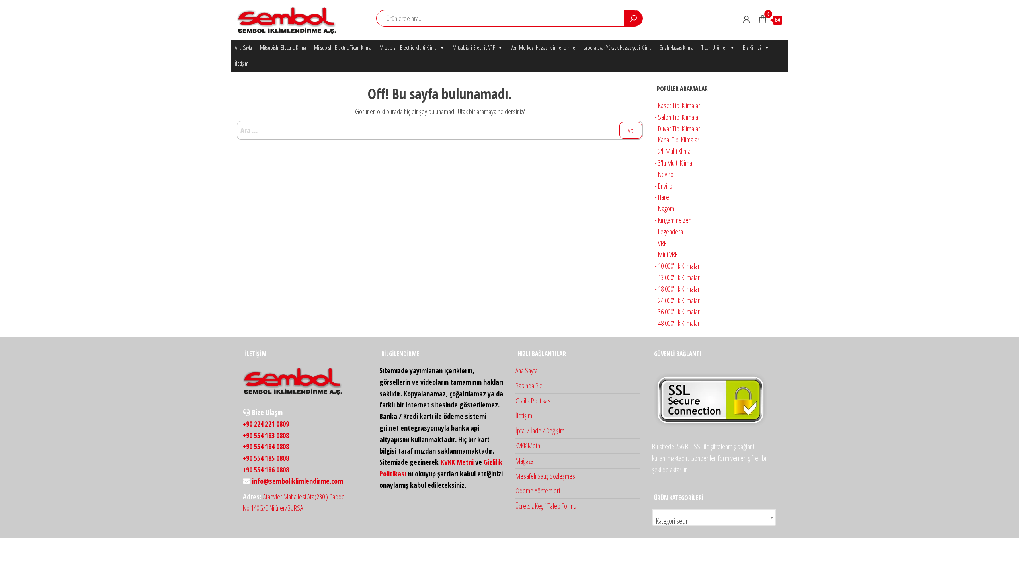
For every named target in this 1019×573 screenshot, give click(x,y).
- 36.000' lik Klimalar (677, 311)
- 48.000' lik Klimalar (677, 323)
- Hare (662, 197)
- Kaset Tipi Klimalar (677, 105)
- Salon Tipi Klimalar (677, 117)
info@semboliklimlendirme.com (297, 481)
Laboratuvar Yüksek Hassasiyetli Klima (617, 47)
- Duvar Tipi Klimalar (677, 128)
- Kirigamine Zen (673, 220)
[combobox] (714, 517)
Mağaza (524, 461)
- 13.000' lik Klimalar (677, 277)
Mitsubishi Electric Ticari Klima (342, 47)
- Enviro (663, 186)
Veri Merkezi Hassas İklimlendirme (543, 47)
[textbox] (714, 521)
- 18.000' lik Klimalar (677, 289)
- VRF (660, 243)
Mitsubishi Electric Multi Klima (408, 47)
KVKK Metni (457, 462)
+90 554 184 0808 (266, 446)
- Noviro (664, 174)
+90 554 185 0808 (266, 458)
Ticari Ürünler (714, 47)
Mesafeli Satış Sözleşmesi (545, 476)
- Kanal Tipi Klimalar (677, 139)
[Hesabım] (746, 19)
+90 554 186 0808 (266, 469)
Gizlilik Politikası (533, 400)
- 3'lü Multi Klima (673, 163)
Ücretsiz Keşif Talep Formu (545, 506)
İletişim (241, 63)
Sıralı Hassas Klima (676, 47)
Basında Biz (528, 385)
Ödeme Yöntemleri (537, 490)
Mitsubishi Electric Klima (283, 47)
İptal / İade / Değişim (539, 430)
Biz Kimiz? (752, 47)
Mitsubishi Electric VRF (474, 47)
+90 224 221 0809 (266, 424)
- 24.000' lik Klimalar (677, 300)
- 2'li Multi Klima (673, 151)
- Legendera (669, 231)
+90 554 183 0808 (266, 435)
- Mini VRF (666, 254)
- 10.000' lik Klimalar (677, 266)
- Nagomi (665, 208)
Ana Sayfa (243, 47)
